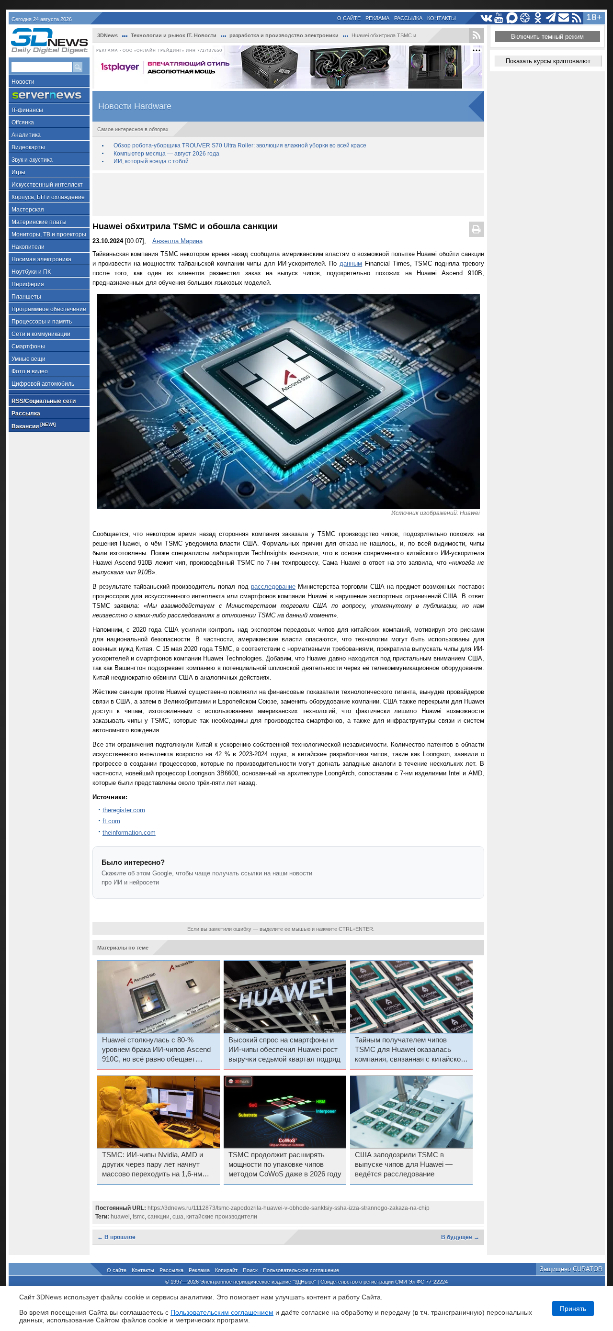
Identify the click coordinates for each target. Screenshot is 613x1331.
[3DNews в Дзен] (525, 18)
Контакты (441, 18)
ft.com (111, 821)
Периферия (27, 284)
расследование (273, 586)
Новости (22, 81)
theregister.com (123, 810)
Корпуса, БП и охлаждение (48, 197)
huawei (120, 1216)
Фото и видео (29, 371)
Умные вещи (28, 359)
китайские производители (221, 1216)
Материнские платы (39, 222)
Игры (18, 172)
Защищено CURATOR (571, 1269)
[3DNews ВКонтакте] (486, 18)
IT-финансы (27, 110)
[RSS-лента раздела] (476, 35)
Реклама (377, 18)
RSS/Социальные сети (43, 401)
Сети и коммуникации (40, 334)
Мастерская (27, 209)
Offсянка (22, 122)
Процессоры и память (41, 321)
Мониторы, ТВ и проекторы (48, 234)
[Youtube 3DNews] (499, 18)
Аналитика (26, 135)
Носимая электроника (41, 259)
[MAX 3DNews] (512, 18)
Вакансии (33, 426)
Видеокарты (28, 147)
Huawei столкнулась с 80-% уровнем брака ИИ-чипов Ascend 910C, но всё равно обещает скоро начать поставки (156, 1050)
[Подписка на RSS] (576, 18)
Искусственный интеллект (47, 184)
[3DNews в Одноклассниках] (538, 18)
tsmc (139, 1216)
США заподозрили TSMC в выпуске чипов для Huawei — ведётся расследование (404, 1164)
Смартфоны (28, 346)
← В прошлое (116, 1237)
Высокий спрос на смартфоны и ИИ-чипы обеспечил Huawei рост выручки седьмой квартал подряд (284, 1049)
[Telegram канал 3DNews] (551, 18)
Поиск (250, 1270)
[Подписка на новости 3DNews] (563, 18)
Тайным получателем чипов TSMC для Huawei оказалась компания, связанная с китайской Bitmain (410, 1050)
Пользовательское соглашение (301, 1270)
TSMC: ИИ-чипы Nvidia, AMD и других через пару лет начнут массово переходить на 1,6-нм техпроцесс (152, 1165)
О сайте (349, 18)
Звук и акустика (32, 160)
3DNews (107, 35)
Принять (573, 1308)
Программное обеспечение (48, 309)
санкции (159, 1216)
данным (351, 263)
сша (177, 1216)
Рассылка (408, 18)
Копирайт (226, 1270)
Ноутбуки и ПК (31, 271)
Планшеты (26, 296)
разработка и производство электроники (284, 35)
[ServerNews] (49, 95)
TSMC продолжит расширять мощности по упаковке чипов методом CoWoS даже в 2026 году (284, 1164)
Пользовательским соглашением (221, 1312)
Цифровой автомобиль (42, 383)
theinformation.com (129, 832)
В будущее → (460, 1237)
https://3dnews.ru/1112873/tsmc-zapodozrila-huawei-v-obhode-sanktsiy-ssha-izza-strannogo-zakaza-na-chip (289, 1208)
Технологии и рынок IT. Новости (173, 35)
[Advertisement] (288, 194)
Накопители (28, 247)
